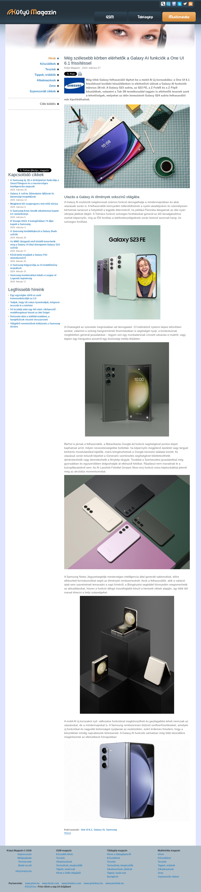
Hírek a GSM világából (68, 873)
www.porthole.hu (114, 883)
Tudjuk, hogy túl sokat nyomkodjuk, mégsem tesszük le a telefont (35, 304)
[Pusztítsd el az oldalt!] (185, 4)
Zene (52, 85)
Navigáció (112, 876)
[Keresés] (163, 4)
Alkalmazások (46, 80)
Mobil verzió (25, 865)
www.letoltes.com (71, 883)
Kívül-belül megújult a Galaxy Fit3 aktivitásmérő (28, 256)
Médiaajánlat (24, 858)
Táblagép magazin (117, 850)
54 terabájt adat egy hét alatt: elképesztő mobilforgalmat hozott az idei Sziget (33, 311)
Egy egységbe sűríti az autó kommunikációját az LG (25, 297)
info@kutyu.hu (24, 871)
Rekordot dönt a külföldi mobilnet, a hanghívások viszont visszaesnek (29, 318)
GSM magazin (63, 850)
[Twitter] (179, 4)
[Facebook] (174, 4)
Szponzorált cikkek (43, 91)
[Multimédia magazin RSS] (190, 4)
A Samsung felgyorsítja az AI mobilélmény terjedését (33, 267)
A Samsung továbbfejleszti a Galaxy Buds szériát (33, 233)
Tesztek (50, 69)
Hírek (52, 58)
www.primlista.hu (93, 883)
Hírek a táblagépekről (119, 854)
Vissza (67, 833)
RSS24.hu (30, 886)
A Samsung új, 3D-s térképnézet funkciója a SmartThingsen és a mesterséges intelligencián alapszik (34, 183)
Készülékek (48, 63)
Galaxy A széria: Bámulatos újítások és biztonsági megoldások (32, 195)
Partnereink (25, 861)
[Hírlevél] (168, 4)
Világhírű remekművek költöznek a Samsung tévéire (35, 325)
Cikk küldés (48, 103)
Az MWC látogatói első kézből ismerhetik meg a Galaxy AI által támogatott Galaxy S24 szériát (35, 244)
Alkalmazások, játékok (119, 869)
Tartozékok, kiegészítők (69, 865)
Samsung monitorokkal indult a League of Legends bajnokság (33, 277)
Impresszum (25, 854)
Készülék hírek (64, 854)
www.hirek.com (50, 883)
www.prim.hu (32, 883)
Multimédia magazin (169, 850)
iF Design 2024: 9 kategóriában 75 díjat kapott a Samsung (31, 223)
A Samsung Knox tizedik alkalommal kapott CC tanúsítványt (34, 212)
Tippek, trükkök (45, 74)
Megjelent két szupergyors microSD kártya (34, 203)
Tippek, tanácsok (65, 869)
